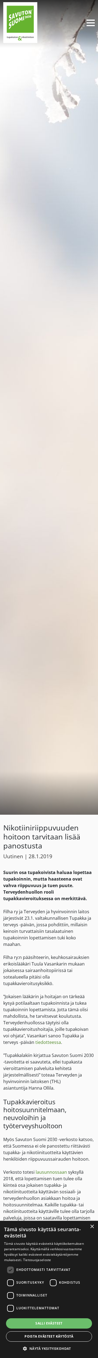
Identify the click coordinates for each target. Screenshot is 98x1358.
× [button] (92, 1227)
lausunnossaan (51, 1172)
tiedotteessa (48, 1042)
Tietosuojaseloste (37, 1260)
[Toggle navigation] (88, 22)
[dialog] (49, 1289)
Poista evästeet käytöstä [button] (49, 1336)
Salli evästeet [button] (49, 1323)
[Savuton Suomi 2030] (20, 22)
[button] (49, 1348)
